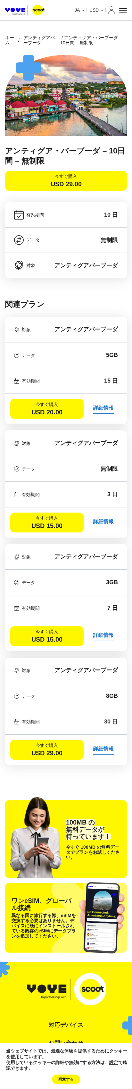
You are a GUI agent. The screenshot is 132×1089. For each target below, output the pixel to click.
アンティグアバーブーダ (39, 40)
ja (77, 10)
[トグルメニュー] (123, 10)
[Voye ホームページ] (25, 10)
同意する (66, 1079)
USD (94, 10)
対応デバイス (66, 1025)
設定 (113, 1063)
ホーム (9, 40)
